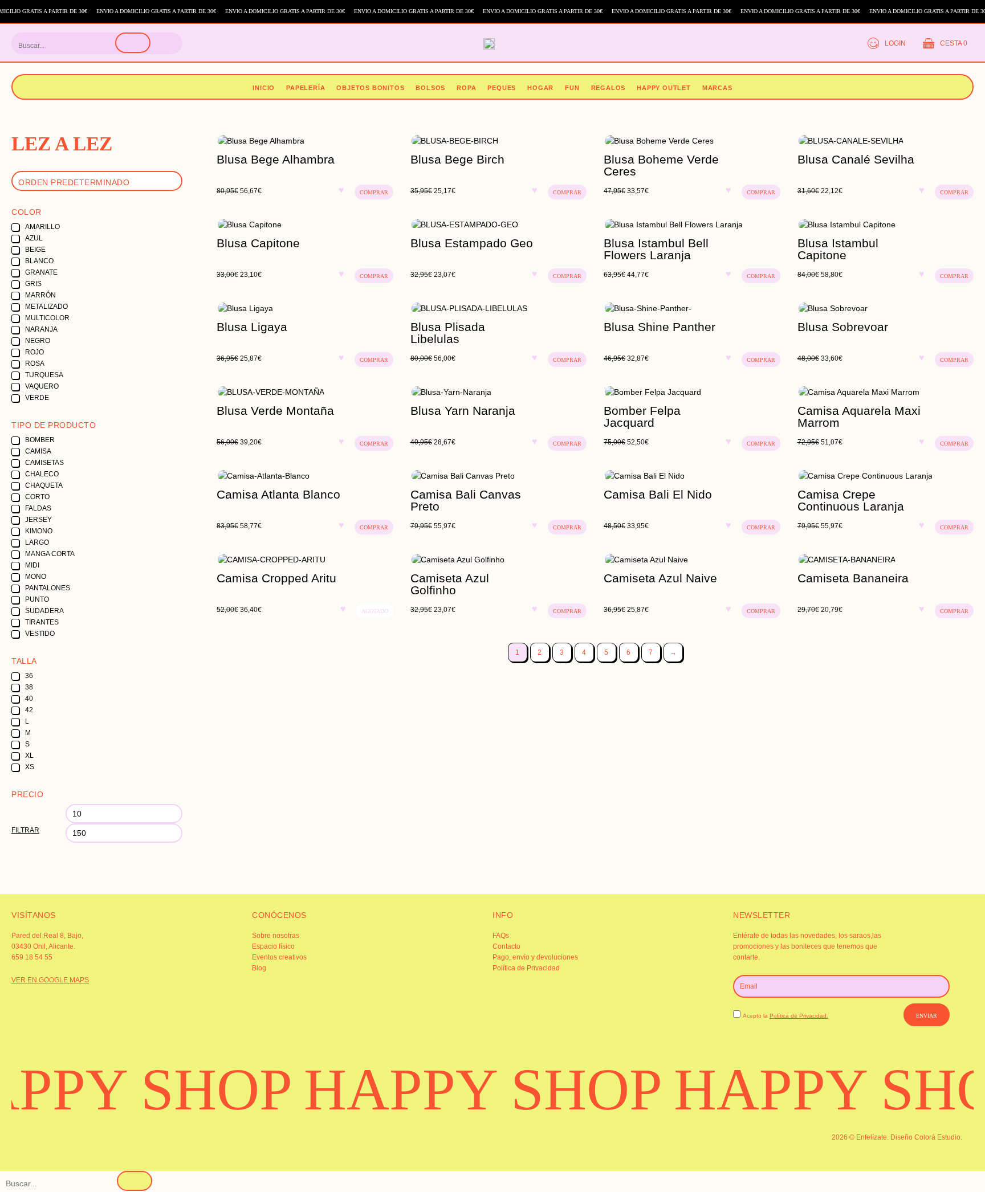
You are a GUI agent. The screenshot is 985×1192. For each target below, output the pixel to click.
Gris (33, 284)
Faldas (38, 508)
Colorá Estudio (937, 1137)
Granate (41, 272)
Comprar (374, 192)
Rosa (34, 364)
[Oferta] (305, 141)
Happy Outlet (664, 87)
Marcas (717, 87)
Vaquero (42, 386)
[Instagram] (37, 1145)
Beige (35, 250)
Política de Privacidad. (799, 1016)
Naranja (41, 329)
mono (35, 577)
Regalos (608, 87)
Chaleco (42, 474)
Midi (32, 565)
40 (29, 699)
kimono (38, 531)
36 (29, 676)
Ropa (466, 87)
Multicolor (47, 318)
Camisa (38, 451)
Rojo (34, 352)
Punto (37, 599)
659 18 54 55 (31, 957)
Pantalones (47, 588)
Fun (572, 87)
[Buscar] (132, 42)
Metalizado (46, 307)
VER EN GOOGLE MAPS (50, 980)
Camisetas (44, 463)
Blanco (39, 261)
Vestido (40, 634)
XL (29, 756)
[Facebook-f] (197, 1145)
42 (29, 710)
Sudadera (44, 611)
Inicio (264, 87)
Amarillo (42, 227)
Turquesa (44, 375)
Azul (34, 238)
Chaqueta (44, 485)
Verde (37, 398)
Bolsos (430, 87)
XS (29, 767)
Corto (37, 497)
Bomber (40, 440)
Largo (37, 542)
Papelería (305, 87)
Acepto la (785, 1016)
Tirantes (42, 622)
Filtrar (25, 830)
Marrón (40, 295)
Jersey (38, 520)
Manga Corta (50, 554)
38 (29, 687)
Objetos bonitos (370, 87)
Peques (501, 87)
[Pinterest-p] (358, 1145)
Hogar (540, 87)
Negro (37, 341)
